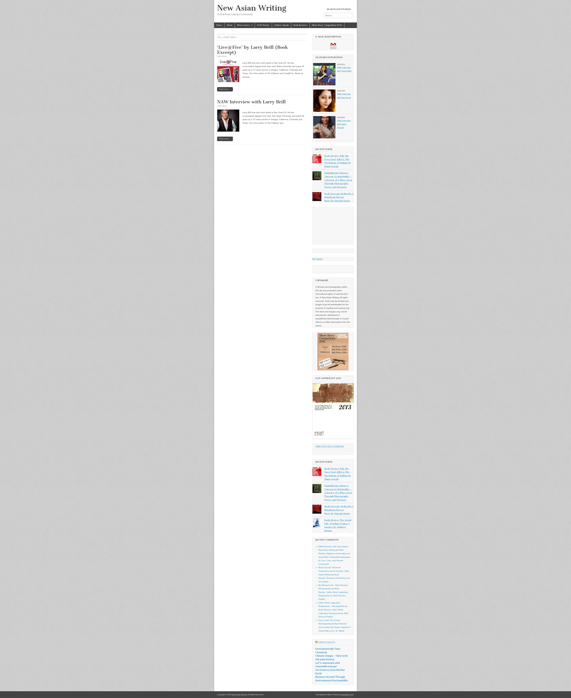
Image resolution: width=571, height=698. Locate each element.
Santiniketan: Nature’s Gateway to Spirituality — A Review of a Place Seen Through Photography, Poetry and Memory (338, 180)
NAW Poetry (263, 25)
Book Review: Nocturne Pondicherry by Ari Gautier (334, 578)
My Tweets (317, 259)
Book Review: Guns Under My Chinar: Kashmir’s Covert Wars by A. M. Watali (334, 627)
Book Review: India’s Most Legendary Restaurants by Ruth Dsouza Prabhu (333, 613)
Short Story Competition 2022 (327, 25)
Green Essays (326, 642)
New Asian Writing (251, 7)
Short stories (243, 25)
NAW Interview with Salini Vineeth (344, 124)
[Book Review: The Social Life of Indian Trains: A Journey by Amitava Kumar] (316, 523)
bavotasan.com (347, 695)
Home (219, 25)
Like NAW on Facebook (329, 446)
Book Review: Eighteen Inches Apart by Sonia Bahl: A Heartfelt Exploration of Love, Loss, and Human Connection (334, 557)
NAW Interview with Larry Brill (251, 102)
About (229, 25)
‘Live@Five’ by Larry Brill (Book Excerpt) (252, 50)
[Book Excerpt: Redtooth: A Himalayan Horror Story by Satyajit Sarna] (316, 197)
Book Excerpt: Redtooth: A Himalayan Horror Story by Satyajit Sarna (339, 197)
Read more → (225, 89)
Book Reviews (300, 25)
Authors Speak (281, 25)
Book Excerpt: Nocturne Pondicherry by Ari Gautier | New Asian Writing (333, 571)
